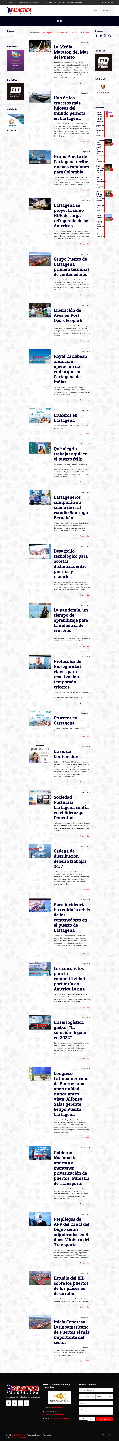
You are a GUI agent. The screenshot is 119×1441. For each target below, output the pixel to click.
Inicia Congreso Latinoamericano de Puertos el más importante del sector (72, 1332)
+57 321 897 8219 (47, 2)
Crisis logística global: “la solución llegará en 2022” (70, 1029)
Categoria (48, 33)
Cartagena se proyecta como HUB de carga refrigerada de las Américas (71, 215)
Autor (74, 33)
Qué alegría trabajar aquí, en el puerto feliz (71, 454)
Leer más (85, 83)
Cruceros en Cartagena (66, 417)
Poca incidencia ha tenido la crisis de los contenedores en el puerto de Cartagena (72, 917)
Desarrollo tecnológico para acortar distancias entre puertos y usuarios (71, 563)
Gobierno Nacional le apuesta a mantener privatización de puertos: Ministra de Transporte (71, 1168)
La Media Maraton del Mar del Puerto (71, 52)
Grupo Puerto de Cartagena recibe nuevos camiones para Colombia (71, 164)
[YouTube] (108, 2)
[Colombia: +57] (99, 1396)
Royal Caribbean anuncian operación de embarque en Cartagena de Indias (70, 369)
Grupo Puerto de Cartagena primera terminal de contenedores (71, 266)
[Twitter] (105, 2)
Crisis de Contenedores (68, 753)
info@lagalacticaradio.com (75, 2)
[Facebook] (102, 2)
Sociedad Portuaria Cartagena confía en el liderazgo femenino (71, 807)
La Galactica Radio (19, 1435)
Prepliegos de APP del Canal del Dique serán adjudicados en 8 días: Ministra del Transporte (71, 1231)
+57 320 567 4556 (60, 2)
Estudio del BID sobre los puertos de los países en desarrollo (71, 1285)
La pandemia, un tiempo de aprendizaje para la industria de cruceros (71, 620)
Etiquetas (62, 33)
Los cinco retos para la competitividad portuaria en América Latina (69, 978)
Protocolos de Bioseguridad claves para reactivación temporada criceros (67, 674)
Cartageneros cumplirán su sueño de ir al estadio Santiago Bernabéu (71, 507)
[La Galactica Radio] (19, 10)
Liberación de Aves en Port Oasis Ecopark (68, 315)
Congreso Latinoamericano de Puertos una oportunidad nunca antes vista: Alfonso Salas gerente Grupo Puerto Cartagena (71, 1093)
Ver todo (86, 33)
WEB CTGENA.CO (19, 1437)
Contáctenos (107, 10)
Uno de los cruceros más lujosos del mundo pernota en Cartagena (70, 108)
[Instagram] (112, 2)
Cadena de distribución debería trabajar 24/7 (70, 858)
